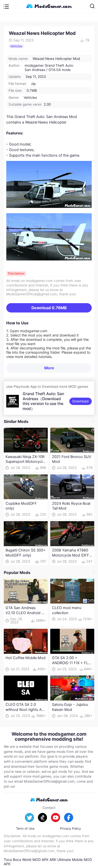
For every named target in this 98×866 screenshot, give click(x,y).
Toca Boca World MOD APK (26, 859)
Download (49, 307)
